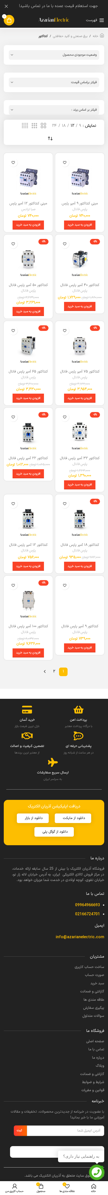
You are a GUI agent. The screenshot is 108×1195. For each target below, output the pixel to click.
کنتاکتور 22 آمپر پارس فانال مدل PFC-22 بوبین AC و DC (28, 460)
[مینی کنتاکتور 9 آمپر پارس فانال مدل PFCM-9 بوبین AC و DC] (80, 177)
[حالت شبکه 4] (25, 126)
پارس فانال (80, 209)
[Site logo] (54, 20)
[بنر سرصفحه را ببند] (6, 6)
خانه (95, 36)
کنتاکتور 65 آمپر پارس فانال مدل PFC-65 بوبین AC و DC (28, 374)
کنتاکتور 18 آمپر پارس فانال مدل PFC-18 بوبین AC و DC (79, 547)
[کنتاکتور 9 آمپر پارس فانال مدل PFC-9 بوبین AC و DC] (80, 600)
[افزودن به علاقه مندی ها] (64, 162)
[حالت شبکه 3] (34, 126)
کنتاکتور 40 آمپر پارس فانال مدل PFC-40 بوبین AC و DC (80, 287)
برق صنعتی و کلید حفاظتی (70, 36)
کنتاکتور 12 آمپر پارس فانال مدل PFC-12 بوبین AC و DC (28, 547)
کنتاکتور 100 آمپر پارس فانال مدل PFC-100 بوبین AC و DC (28, 628)
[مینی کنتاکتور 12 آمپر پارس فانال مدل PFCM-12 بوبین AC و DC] (28, 177)
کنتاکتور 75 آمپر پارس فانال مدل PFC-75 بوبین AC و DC (80, 374)
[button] (79, 225)
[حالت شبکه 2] (43, 126)
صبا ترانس (28, 209)
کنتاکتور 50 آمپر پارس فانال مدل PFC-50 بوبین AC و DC (28, 287)
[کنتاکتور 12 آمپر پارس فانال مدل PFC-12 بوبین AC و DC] (28, 519)
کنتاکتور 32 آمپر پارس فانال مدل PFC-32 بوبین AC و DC (80, 460)
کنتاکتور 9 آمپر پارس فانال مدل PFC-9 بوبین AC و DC (80, 628)
